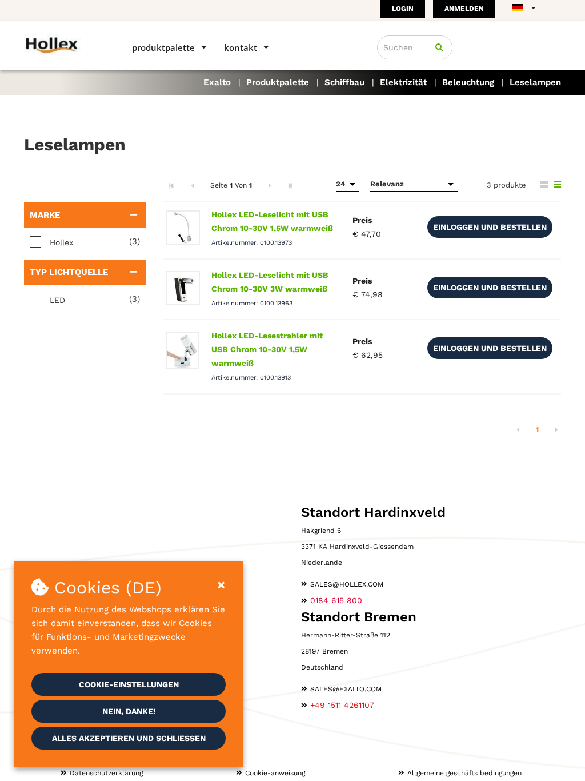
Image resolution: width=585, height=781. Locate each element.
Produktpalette (163, 47)
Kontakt (240, 47)
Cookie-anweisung (275, 773)
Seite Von (231, 185)
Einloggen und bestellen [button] (490, 227)
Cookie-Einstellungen (129, 684)
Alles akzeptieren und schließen (129, 738)
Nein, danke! (128, 711)
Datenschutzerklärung (106, 773)
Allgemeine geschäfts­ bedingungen (464, 773)
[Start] (61, 44)
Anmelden (464, 9)
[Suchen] (439, 47)
